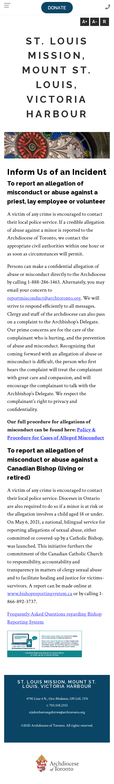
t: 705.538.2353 (57, 705)
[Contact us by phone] (107, 7)
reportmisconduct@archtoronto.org (44, 298)
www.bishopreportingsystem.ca (39, 593)
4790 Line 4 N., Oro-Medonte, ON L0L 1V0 (57, 698)
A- (94, 21)
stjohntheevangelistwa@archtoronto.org (57, 712)
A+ (84, 21)
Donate (57, 7)
